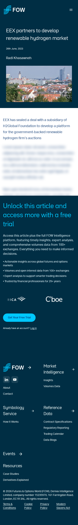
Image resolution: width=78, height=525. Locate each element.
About (6, 388)
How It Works (11, 422)
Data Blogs (50, 440)
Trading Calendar (54, 434)
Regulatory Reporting (56, 428)
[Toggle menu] (71, 10)
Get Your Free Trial (19, 317)
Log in (33, 328)
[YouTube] (14, 379)
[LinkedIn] (6, 379)
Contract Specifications (58, 422)
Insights (48, 380)
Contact (8, 394)
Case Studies (11, 474)
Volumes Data (52, 386)
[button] (39, 321)
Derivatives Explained (16, 480)
